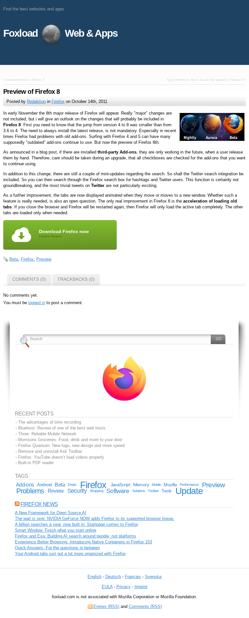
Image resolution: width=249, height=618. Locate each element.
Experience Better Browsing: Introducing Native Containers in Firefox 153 (83, 541)
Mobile (156, 485)
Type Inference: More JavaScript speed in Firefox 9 (205, 79)
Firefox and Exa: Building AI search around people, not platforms (75, 536)
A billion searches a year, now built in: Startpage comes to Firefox (76, 524)
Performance (189, 485)
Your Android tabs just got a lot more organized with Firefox (70, 553)
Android (44, 484)
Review (56, 491)
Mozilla (170, 484)
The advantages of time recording (49, 422)
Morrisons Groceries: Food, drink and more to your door (70, 439)
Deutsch (113, 576)
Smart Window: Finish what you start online (55, 530)
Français (133, 576)
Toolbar (153, 491)
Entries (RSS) (106, 606)
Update (189, 491)
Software (117, 491)
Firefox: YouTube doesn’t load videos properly (61, 457)
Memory (141, 484)
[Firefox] (124, 400)
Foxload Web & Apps (60, 33)
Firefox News (39, 504)
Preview (43, 259)
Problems (30, 491)
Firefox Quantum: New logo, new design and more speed (71, 445)
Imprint (141, 586)
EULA (107, 586)
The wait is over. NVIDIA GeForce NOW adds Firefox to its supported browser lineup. (94, 518)
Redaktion (36, 101)
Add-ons (25, 485)
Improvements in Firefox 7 (25, 79)
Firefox (58, 101)
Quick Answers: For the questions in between (57, 547)
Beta (13, 259)
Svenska (153, 576)
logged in (36, 302)
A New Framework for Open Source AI (50, 512)
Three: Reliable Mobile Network (47, 433)
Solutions (138, 491)
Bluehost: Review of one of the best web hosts (62, 428)
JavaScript (120, 484)
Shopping (96, 491)
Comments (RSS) (145, 606)
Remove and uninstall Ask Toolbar (50, 451)
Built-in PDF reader (36, 462)
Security (77, 491)
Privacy (123, 586)
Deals (72, 485)
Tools (166, 490)
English (94, 576)
